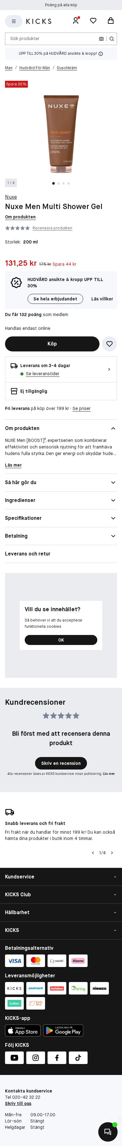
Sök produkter (24, 38)
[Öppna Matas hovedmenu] (14, 21)
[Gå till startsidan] (38, 21)
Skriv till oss (18, 1103)
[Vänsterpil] (92, 853)
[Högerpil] (112, 853)
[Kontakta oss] (108, 1132)
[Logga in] (75, 21)
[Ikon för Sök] (112, 39)
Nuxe (11, 197)
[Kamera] (101, 39)
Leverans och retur (27, 553)
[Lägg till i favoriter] (109, 343)
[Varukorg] (110, 21)
